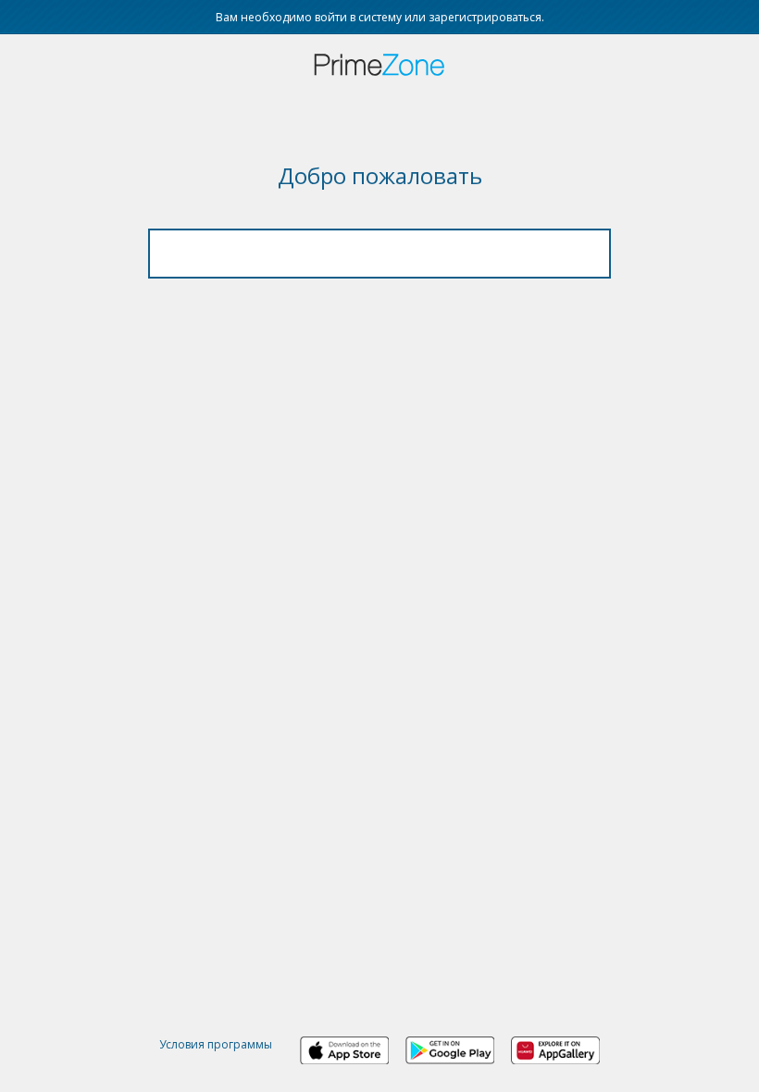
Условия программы (215, 1044)
